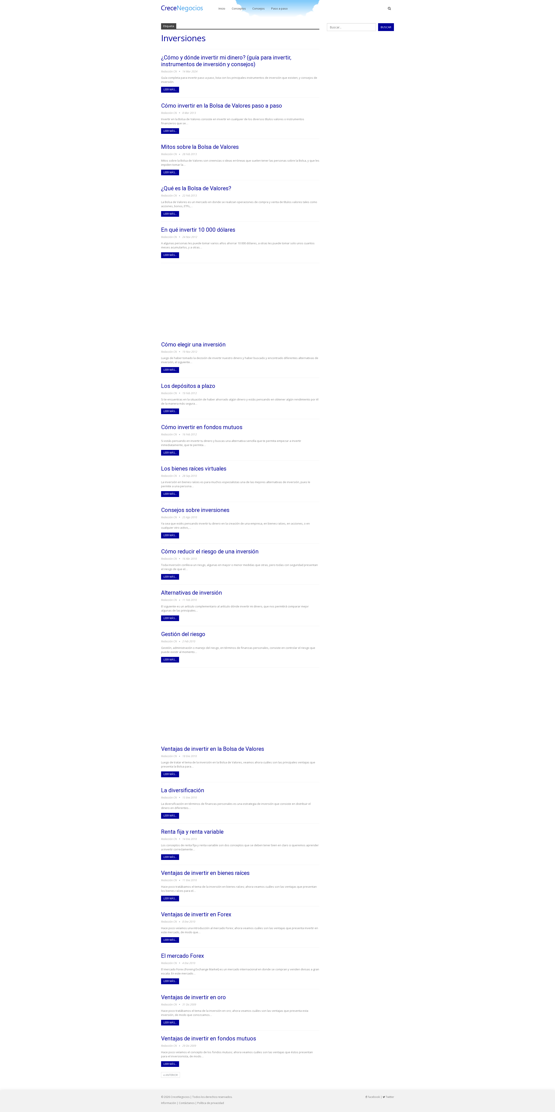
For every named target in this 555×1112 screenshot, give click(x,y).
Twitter (389, 1097)
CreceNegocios (180, 1097)
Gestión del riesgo (183, 634)
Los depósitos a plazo (188, 386)
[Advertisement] (240, 302)
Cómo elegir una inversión (193, 344)
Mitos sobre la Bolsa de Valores (200, 147)
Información (168, 1103)
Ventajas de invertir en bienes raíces (205, 873)
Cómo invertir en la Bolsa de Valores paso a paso (221, 105)
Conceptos (239, 8)
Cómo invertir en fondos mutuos (201, 427)
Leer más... (170, 89)
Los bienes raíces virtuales (193, 468)
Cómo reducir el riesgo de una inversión (210, 551)
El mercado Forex (182, 956)
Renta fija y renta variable (192, 831)
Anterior (171, 1075)
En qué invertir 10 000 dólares (198, 229)
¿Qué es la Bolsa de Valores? (196, 188)
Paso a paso (279, 8)
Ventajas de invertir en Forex (196, 914)
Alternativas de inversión (191, 592)
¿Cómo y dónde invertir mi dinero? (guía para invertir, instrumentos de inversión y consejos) (226, 60)
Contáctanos (186, 1103)
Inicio (222, 8)
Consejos (258, 8)
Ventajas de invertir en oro (193, 997)
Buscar (386, 27)
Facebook (373, 1097)
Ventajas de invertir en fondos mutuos (208, 1038)
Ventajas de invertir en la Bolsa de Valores (212, 749)
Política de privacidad (210, 1103)
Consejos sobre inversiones (195, 510)
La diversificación (182, 790)
